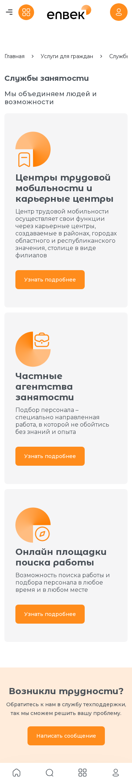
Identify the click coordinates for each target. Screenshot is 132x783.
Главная (14, 56)
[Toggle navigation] (9, 12)
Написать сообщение (66, 736)
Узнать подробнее (50, 279)
